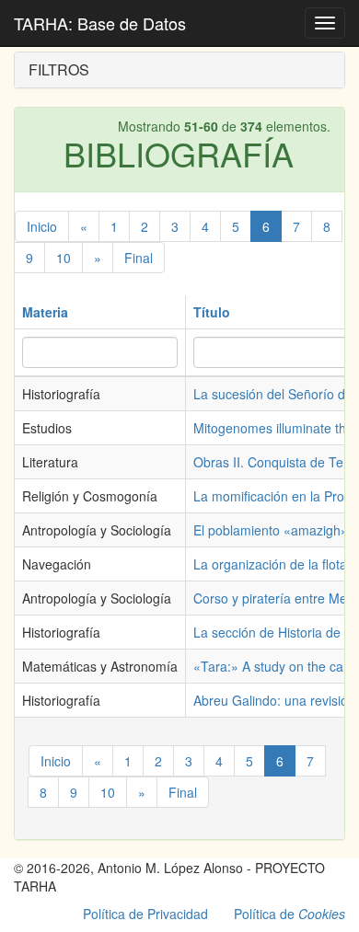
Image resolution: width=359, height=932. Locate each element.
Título (211, 312)
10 (63, 257)
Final (138, 257)
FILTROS (59, 69)
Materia (45, 312)
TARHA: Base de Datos (100, 23)
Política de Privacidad (145, 913)
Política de (289, 913)
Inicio (42, 226)
